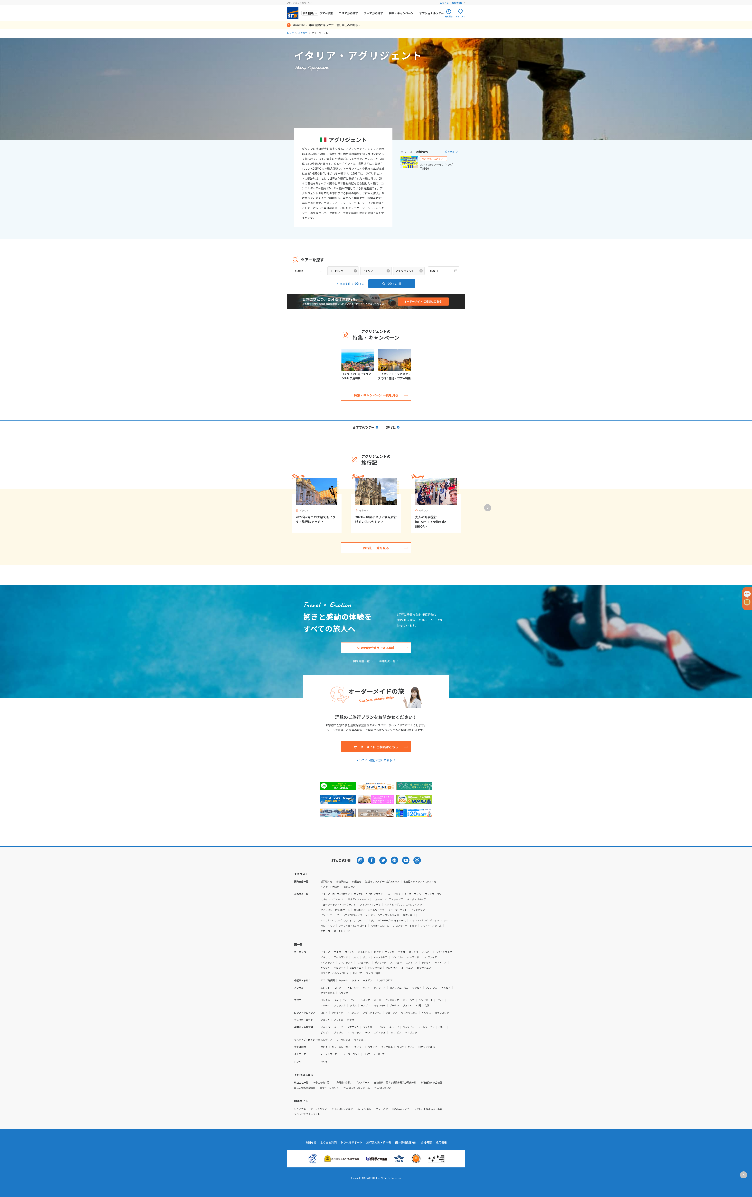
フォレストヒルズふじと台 (428, 1108)
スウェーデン (363, 962)
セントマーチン (426, 1027)
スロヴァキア (430, 957)
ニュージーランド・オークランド (338, 904)
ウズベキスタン (409, 1012)
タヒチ (324, 1047)
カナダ (350, 1019)
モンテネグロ (375, 967)
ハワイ (324, 1061)
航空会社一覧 (301, 1082)
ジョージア (391, 1012)
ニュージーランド (350, 1054)
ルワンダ (343, 992)
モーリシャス (343, 1039)
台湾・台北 (409, 915)
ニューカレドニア (341, 1047)
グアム (411, 1047)
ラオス (353, 1005)
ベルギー (427, 952)
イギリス (325, 957)
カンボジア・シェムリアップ (369, 909)
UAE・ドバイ (393, 894)
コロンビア (395, 1032)
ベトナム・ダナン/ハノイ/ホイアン (403, 904)
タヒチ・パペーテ (416, 899)
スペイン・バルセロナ (332, 899)
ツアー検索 (326, 13)
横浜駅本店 (326, 881)
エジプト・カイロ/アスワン (368, 894)
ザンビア (417, 987)
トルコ (355, 980)
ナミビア (446, 987)
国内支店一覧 (361, 661)
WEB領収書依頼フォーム (356, 1087)
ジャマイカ (408, 1027)
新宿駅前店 (342, 881)
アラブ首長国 (328, 980)
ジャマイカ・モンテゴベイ (353, 925)
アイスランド (327, 962)
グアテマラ (353, 1027)
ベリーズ (338, 1027)
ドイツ (377, 952)
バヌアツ (372, 1047)
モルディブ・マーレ (358, 899)
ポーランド (413, 957)
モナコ (401, 952)
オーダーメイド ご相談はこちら (376, 747)
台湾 (427, 1005)
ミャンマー (380, 1005)
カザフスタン (442, 1012)
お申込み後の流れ (322, 1082)
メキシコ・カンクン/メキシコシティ (429, 920)
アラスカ (338, 1019)
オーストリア (381, 957)
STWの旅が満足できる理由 (376, 647)
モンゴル (365, 1005)
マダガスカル (328, 992)
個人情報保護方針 (406, 1142)
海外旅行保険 (343, 1082)
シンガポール (425, 1000)
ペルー (442, 1027)
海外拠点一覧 (387, 661)
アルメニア (353, 1012)
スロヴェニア (357, 967)
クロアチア (340, 967)
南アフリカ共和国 (399, 987)
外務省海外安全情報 (431, 1082)
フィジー (359, 1047)
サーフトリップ (319, 1108)
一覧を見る (448, 151)
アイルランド (341, 957)
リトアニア (440, 962)
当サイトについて (329, 1087)
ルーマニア (407, 967)
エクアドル (380, 1032)
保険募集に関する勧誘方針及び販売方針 (395, 1082)
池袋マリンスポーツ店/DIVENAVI (382, 881)
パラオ (400, 1047)
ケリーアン (382, 1108)
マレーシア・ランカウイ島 (385, 915)
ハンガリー (397, 957)
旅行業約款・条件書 (378, 1142)
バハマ (381, 1027)
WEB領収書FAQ (382, 1087)
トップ (290, 33)
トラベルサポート (351, 1142)
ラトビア (426, 962)
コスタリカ (368, 1027)
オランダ (413, 952)
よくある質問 (328, 1142)
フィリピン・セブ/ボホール (335, 909)
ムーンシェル (364, 1108)
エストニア (412, 962)
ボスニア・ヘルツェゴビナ (335, 973)
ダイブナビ (300, 1108)
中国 (418, 1005)
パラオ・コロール (380, 925)
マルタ (337, 952)
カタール (343, 980)
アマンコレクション (342, 1108)
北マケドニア (424, 967)
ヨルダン (367, 980)
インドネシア (418, 909)
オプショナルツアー (431, 13)
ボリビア (325, 1032)
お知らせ (310, 1142)
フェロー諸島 (373, 973)
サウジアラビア (384, 980)
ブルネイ (407, 1005)
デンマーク (380, 962)
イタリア (302, 33)
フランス (389, 952)
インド (440, 1000)
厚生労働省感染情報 (304, 1087)
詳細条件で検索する (352, 284)
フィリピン (348, 1000)
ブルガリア (391, 967)
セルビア (357, 973)
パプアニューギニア (374, 1054)
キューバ (394, 1027)
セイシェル (360, 1039)
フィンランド (345, 962)
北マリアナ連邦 (426, 1047)
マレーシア (409, 1000)
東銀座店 (356, 881)
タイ (336, 1000)
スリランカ (340, 1005)
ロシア (324, 1012)
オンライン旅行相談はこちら (374, 760)
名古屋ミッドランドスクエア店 (419, 881)
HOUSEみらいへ (400, 1108)
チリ (367, 1032)
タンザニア (380, 987)
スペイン (349, 952)
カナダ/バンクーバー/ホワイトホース (386, 920)
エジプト (325, 987)
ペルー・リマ (328, 925)
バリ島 (377, 1000)
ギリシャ (325, 967)
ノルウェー (396, 962)
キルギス (426, 1012)
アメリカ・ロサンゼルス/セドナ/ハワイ (341, 920)
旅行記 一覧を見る (376, 548)
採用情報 (441, 1142)
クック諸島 (387, 1047)
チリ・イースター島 (431, 925)
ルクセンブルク (444, 952)
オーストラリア (342, 931)
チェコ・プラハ (412, 894)
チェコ (366, 957)
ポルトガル (364, 952)
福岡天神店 (349, 886)
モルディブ (326, 1039)
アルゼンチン (354, 1032)
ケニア (366, 987)
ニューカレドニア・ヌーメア (388, 899)
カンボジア (364, 1000)
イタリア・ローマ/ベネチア (335, 894)
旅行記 (391, 427)
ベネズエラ (411, 1032)
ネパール (325, 1005)
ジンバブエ (431, 987)
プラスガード (362, 1082)
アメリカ (325, 1019)
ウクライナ (337, 1012)
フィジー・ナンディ (370, 904)
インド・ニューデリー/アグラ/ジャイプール (344, 915)
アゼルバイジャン (372, 1012)
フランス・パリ (433, 894)
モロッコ (325, 931)
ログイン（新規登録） (451, 2)
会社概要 (426, 1142)
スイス (355, 957)
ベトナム (325, 1000)
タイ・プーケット (397, 909)
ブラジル (338, 1032)
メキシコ (325, 1027)
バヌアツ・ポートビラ (405, 925)
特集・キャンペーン (401, 13)
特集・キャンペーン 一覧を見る (376, 395)
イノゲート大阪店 (330, 886)
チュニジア (353, 987)
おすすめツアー (363, 427)
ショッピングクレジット (307, 1114)
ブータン (394, 1005)
